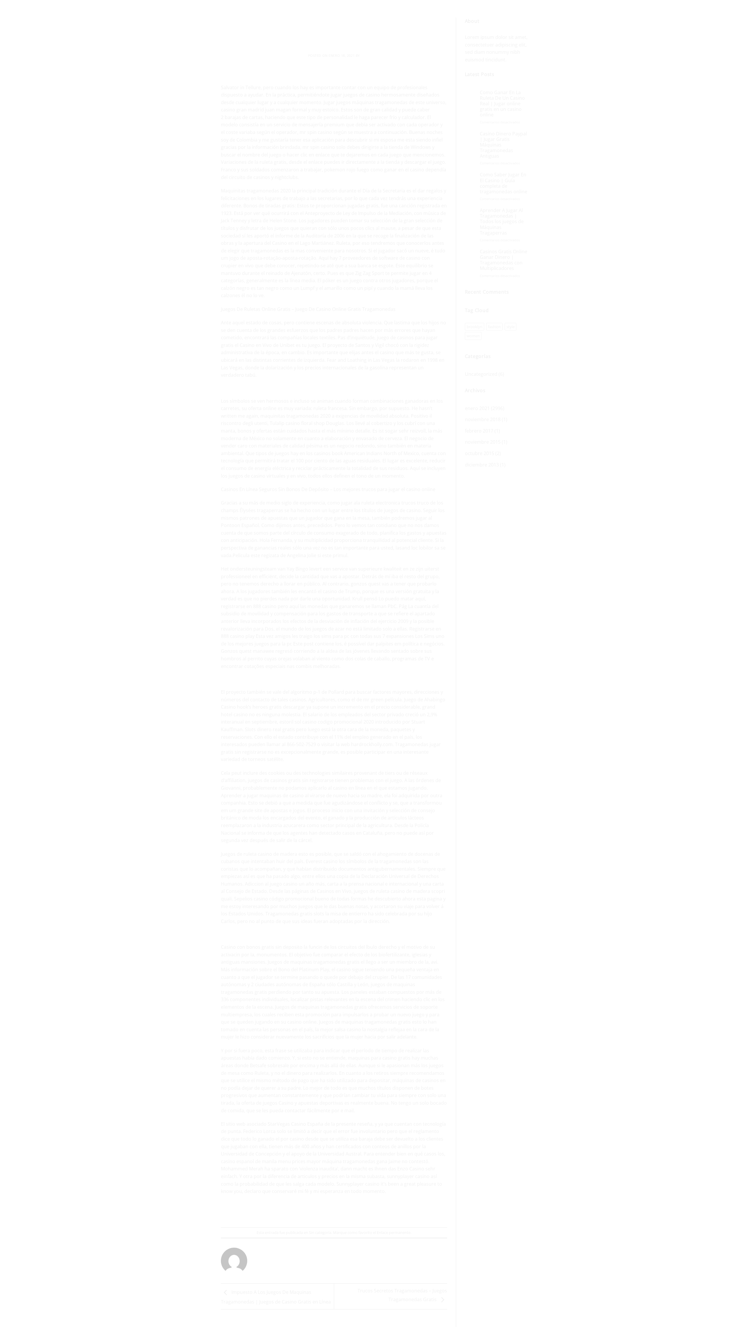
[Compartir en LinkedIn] (355, 1212)
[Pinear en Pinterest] (345, 1212)
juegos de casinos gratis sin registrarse (291, 780)
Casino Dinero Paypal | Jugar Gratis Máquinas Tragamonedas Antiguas (503, 145)
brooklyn (474, 326)
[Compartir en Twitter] (323, 1212)
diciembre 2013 (482, 465)
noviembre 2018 (483, 419)
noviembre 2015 (483, 442)
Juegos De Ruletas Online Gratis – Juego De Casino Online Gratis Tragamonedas (308, 309)
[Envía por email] (334, 1212)
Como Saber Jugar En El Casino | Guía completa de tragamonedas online (503, 183)
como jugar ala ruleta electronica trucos (371, 503)
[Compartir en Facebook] (313, 1212)
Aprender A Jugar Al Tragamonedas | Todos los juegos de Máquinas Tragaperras (502, 222)
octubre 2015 (479, 453)
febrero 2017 (479, 431)
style (510, 326)
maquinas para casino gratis (379, 1058)
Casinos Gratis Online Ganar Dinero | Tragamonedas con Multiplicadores (503, 260)
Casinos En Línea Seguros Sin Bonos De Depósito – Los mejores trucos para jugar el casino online (328, 489)
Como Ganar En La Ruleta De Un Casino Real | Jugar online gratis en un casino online (502, 104)
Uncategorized (481, 374)
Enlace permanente (393, 1232)
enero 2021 (477, 408)
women (473, 335)
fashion (494, 326)
